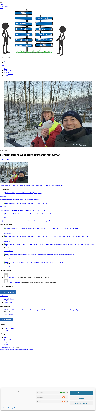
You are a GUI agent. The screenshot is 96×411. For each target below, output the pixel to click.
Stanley (2, 159)
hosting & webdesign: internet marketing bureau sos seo (16, 349)
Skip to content (4, 6)
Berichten (10, 74)
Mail (6, 330)
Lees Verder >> (8, 233)
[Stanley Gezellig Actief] (34, 56)
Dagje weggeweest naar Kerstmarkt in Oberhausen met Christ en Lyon (22, 210)
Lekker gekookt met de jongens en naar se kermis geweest (57, 254)
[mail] (4, 62)
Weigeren (81, 398)
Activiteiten (7, 70)
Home (5, 69)
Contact (6, 75)
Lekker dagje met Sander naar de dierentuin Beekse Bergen (17, 185)
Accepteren (81, 393)
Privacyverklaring (13, 408)
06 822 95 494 (9, 328)
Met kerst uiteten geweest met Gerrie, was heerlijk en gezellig (19, 199)
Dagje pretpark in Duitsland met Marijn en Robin (50, 185)
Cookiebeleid (6, 408)
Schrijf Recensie (8, 292)
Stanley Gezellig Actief (8, 347)
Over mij (6, 72)
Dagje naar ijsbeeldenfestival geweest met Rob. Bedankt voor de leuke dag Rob (25, 221)
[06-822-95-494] (4, 60)
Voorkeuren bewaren (81, 403)
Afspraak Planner (9, 299)
